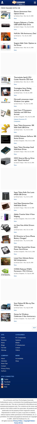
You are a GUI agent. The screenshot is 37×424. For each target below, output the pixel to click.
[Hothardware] (18, 2)
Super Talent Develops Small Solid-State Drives (24, 148)
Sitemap (3, 350)
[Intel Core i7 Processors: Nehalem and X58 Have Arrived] (5, 113)
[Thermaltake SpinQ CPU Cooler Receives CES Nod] (5, 80)
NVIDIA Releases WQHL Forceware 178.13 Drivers (23, 270)
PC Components (20, 337)
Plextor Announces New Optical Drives (22, 12)
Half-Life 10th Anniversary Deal (25, 33)
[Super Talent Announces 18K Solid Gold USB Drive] (5, 128)
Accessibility (19, 358)
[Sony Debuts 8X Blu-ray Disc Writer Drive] (5, 306)
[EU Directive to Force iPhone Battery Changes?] (5, 239)
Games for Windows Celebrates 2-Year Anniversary (25, 315)
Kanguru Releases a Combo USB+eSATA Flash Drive (24, 23)
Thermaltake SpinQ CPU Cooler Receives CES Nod (23, 78)
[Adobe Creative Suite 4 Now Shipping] (5, 217)
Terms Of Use (18, 423)
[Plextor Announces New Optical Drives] (5, 15)
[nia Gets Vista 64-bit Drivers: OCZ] (5, 228)
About (3, 358)
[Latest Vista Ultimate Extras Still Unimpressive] (5, 261)
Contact (3, 366)
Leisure (17, 347)
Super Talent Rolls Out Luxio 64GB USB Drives (24, 193)
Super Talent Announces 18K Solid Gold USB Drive (24, 126)
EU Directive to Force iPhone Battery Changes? (24, 237)
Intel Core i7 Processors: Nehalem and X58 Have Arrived (22, 112)
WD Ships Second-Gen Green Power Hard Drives (24, 248)
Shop (17, 361)
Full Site (3, 347)
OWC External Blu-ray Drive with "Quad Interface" (24, 159)
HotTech (3, 371)
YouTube (7, 384)
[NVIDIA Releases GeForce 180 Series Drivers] (5, 139)
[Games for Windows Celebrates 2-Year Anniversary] (5, 317)
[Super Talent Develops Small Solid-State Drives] (5, 150)
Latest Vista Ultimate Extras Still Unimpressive (24, 259)
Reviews (3, 340)
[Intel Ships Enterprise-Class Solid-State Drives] (5, 206)
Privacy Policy (5, 368)
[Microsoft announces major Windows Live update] (5, 100)
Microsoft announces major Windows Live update (23, 100)
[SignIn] (3, 2)
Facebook (7, 382)
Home (3, 337)
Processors (22, 119)
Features (16, 119)
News (15, 18)
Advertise (4, 361)
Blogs (3, 345)
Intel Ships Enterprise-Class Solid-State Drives (23, 204)
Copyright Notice (29, 421)
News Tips (4, 363)
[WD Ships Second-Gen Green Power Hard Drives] (5, 250)
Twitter (6, 379)
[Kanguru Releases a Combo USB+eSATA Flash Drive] (5, 25)
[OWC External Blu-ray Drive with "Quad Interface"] (5, 161)
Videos (17, 350)
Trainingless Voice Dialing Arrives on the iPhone (22, 89)
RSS (5, 387)
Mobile (17, 342)
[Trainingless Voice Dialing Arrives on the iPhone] (5, 91)
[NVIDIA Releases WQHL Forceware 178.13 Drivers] (5, 272)
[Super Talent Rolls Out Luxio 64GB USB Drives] (5, 196)
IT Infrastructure (20, 345)
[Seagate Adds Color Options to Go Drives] (5, 46)
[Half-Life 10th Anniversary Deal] (5, 36)
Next (34, 327)
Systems (18, 340)
